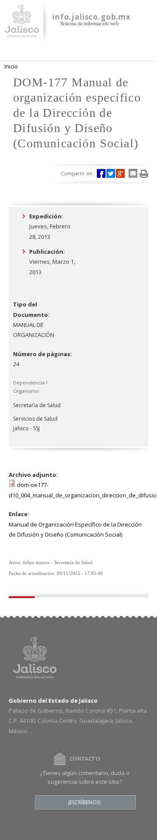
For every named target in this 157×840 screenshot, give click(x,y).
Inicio (11, 66)
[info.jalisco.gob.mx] (21, 32)
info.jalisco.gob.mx (91, 17)
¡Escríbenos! (84, 802)
